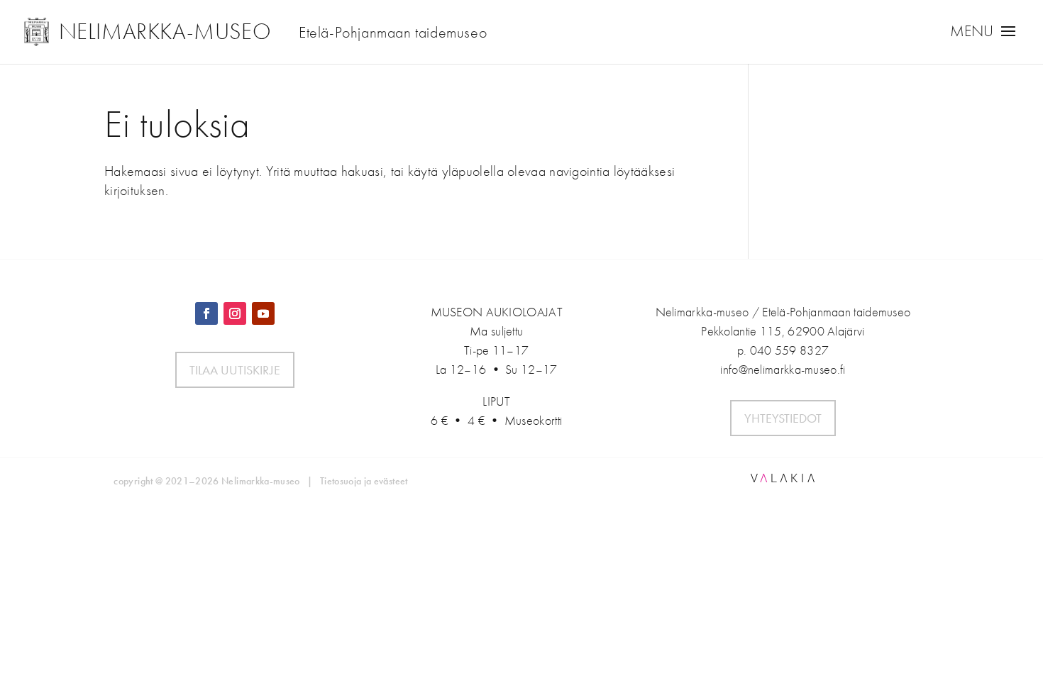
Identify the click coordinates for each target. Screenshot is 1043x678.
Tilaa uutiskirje (234, 370)
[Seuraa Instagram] (235, 313)
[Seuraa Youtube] (263, 313)
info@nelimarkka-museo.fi (782, 369)
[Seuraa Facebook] (206, 313)
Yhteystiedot (783, 418)
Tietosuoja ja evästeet (364, 480)
